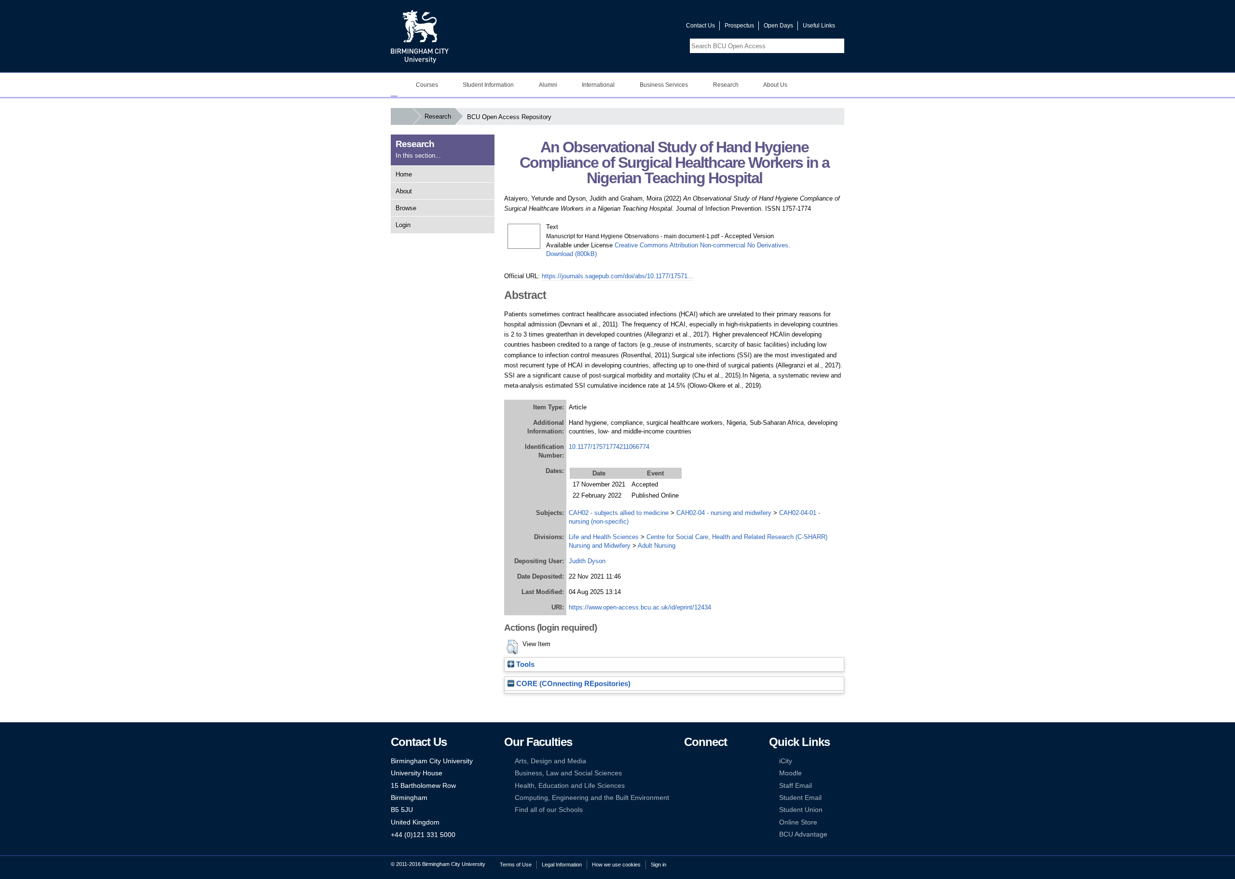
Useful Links (819, 25)
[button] (512, 647)
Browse (406, 208)
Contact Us (700, 25)
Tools (524, 664)
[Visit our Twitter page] (644, 28)
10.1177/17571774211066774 (609, 446)
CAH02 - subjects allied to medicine (619, 512)
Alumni (548, 85)
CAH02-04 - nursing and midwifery (723, 512)
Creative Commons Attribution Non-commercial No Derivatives (701, 245)
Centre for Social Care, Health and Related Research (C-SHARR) (736, 537)
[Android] (703, 798)
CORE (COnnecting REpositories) (572, 684)
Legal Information (562, 864)
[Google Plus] (718, 773)
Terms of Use (516, 864)
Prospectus (739, 25)
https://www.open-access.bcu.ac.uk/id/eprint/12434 (640, 607)
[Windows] (718, 798)
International (598, 85)
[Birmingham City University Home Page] (394, 85)
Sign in (658, 864)
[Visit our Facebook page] (632, 28)
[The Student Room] (718, 786)
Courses (427, 85)
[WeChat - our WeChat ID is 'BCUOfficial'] (703, 786)
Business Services (664, 85)
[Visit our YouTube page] (655, 28)
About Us (775, 85)
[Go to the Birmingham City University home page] (420, 36)
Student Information (488, 85)
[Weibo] (688, 786)
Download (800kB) (571, 253)
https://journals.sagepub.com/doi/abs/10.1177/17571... (617, 276)
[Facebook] (688, 761)
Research (726, 85)
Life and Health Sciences (604, 537)
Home (404, 174)
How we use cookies (616, 864)
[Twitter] (703, 761)
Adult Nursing (656, 545)
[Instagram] (703, 773)
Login (403, 225)
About (404, 191)
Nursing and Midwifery (600, 545)
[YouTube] (718, 761)
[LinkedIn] (688, 773)
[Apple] (688, 798)
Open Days (778, 25)
